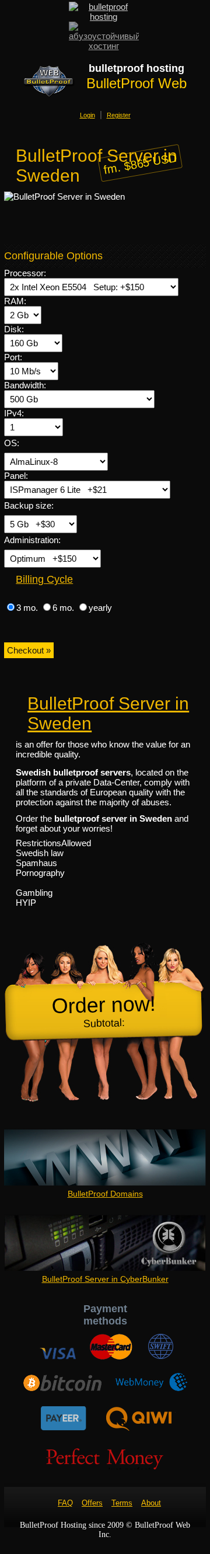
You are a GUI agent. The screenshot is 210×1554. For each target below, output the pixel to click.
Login (87, 115)
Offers (92, 1503)
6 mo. (64, 608)
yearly (100, 608)
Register (119, 115)
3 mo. (28, 608)
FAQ (65, 1503)
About (151, 1503)
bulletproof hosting (136, 68)
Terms (121, 1503)
